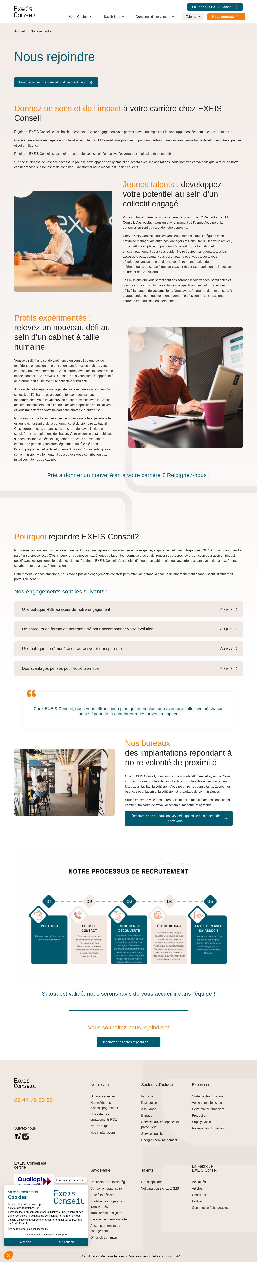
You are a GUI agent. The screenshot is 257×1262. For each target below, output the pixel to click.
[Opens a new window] (17, 1136)
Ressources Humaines (208, 1128)
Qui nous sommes (103, 1096)
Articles (197, 1188)
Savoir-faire (112, 16)
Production (199, 1115)
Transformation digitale (106, 1213)
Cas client (199, 1195)
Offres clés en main (103, 1237)
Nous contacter (224, 16)
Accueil (19, 31)
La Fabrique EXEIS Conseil (212, 7)
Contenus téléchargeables (210, 1207)
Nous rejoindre (41, 31)
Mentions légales (112, 1256)
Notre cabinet (102, 1084)
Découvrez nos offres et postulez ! (126, 1042)
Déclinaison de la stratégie (108, 1182)
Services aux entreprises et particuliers (160, 1124)
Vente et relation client (207, 1102)
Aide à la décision (102, 1195)
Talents (191, 16)
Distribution (149, 1102)
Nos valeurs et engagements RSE (103, 1117)
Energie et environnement (159, 1140)
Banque (146, 1115)
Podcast (197, 1201)
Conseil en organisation (106, 1188)
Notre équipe (99, 1126)
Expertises (201, 1084)
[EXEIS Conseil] (25, 1087)
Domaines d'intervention (153, 16)
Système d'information (207, 1096)
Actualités (199, 1182)
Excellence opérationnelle (108, 1219)
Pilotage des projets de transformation (106, 1204)
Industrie (147, 1096)
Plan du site (89, 1256)
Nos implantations (102, 1132)
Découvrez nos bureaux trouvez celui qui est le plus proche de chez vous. (176, 818)
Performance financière (208, 1109)
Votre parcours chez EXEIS (160, 1188)
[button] (130, 609)
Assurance (148, 1109)
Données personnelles (144, 1256)
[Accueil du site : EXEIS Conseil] (26, 11)
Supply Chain (201, 1122)
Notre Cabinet (78, 16)
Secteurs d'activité (157, 1084)
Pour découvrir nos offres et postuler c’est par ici (53, 82)
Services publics (152, 1133)
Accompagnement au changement (105, 1228)
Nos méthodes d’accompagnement (104, 1105)
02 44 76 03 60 (33, 1100)
